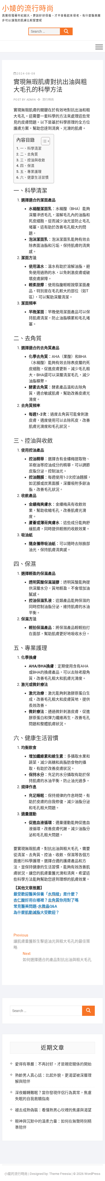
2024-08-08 (26, 73)
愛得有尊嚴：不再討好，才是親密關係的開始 (53, 1064)
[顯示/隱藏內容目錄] (43, 141)
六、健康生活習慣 (34, 177)
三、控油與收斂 (32, 160)
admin (31, 99)
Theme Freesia (60, 1174)
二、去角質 (29, 154)
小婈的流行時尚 (28, 8)
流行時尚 (48, 99)
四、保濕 (27, 166)
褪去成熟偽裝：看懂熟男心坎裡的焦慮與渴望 (53, 1110)
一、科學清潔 (31, 148)
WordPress (92, 1174)
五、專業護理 (31, 171)
